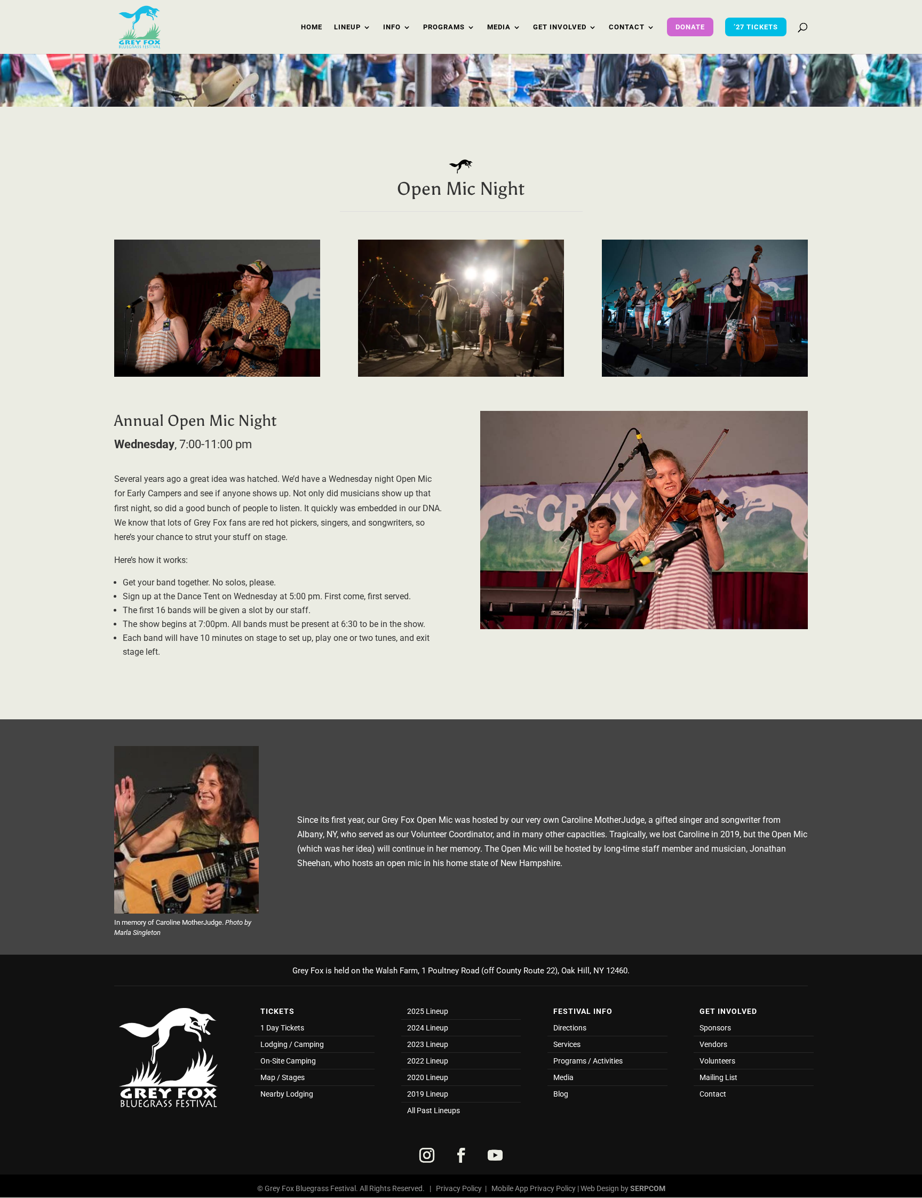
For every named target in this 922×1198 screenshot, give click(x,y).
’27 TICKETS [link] (756, 27)
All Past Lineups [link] (433, 1111)
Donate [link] (690, 27)
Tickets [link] (277, 1011)
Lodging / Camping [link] (292, 1045)
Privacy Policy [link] (459, 1188)
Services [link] (567, 1045)
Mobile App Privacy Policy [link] (533, 1188)
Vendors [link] (713, 1045)
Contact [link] (627, 27)
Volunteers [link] (717, 1061)
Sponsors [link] (715, 1028)
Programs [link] (444, 27)
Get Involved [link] (559, 27)
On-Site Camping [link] (288, 1061)
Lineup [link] (347, 27)
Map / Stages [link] (282, 1078)
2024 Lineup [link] (427, 1028)
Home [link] (311, 27)
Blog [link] (560, 1094)
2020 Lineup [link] (427, 1078)
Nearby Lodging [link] (286, 1094)
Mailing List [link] (718, 1078)
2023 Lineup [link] (427, 1045)
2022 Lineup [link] (427, 1061)
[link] (139, 26)
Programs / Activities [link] (588, 1061)
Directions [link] (569, 1028)
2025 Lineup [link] (427, 1011)
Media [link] (499, 27)
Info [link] (392, 27)
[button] (427, 1155)
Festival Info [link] (583, 1011)
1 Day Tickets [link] (282, 1028)
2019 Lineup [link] (427, 1094)
